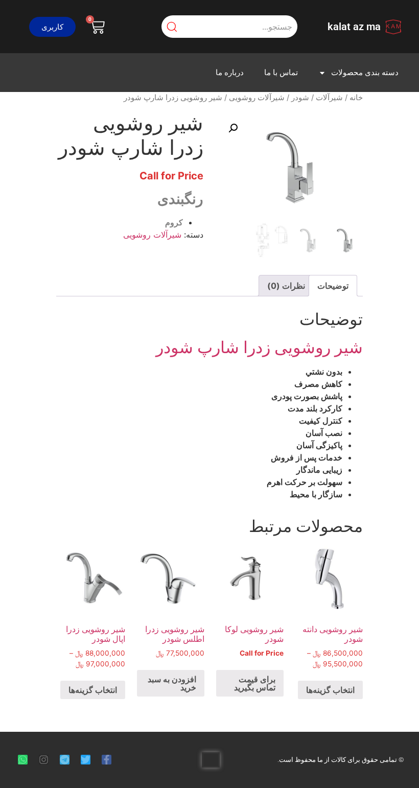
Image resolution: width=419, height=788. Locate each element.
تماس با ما (281, 72)
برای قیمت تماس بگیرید (254, 683)
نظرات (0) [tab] (286, 286)
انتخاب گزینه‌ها (330, 690)
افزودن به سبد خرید (172, 683)
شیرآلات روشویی (257, 97)
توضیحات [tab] (332, 286)
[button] (52, 27)
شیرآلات (329, 97)
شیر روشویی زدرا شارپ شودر (259, 347)
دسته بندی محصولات (365, 72)
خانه (356, 97)
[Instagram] (44, 759)
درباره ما (230, 72)
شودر (300, 97)
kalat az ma (354, 26)
